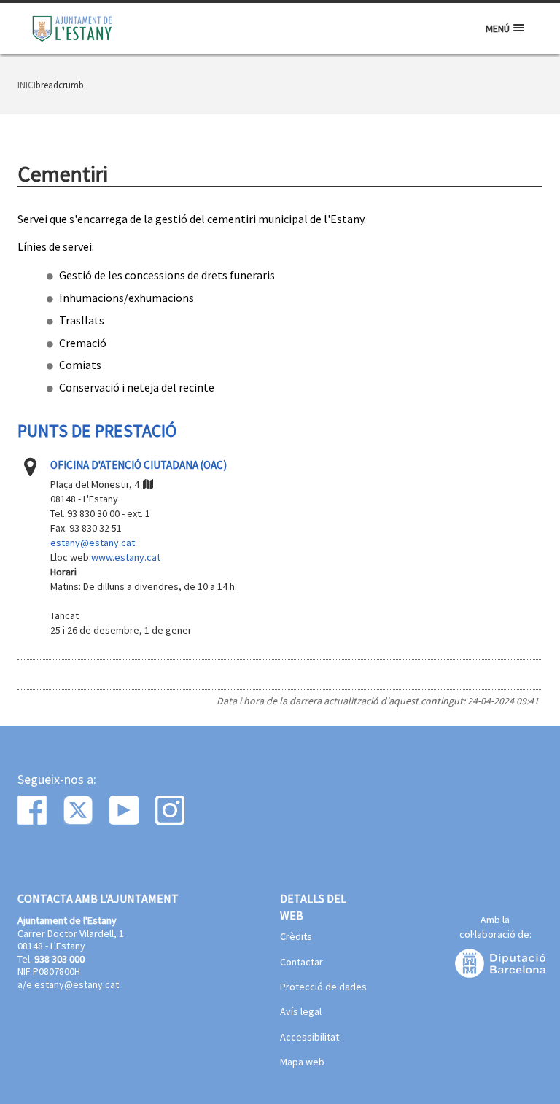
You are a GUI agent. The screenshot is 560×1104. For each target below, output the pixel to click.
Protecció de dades (323, 987)
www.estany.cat (125, 557)
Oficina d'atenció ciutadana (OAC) (138, 465)
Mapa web (302, 1062)
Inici (27, 85)
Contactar (301, 962)
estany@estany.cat (92, 542)
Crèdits (296, 937)
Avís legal (301, 1012)
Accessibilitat (309, 1037)
